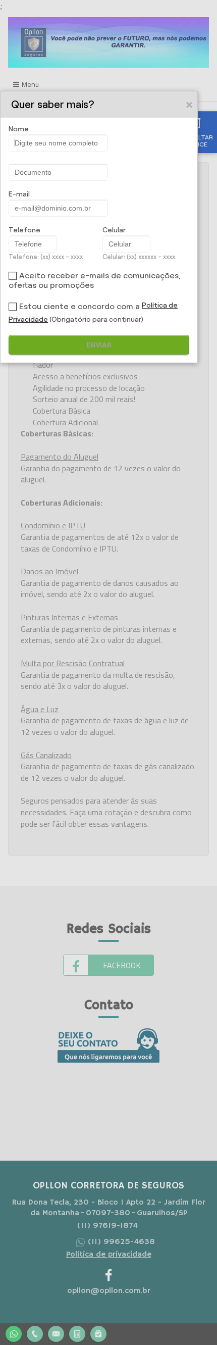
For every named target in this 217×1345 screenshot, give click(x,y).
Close (190, 104)
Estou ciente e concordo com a (79, 306)
